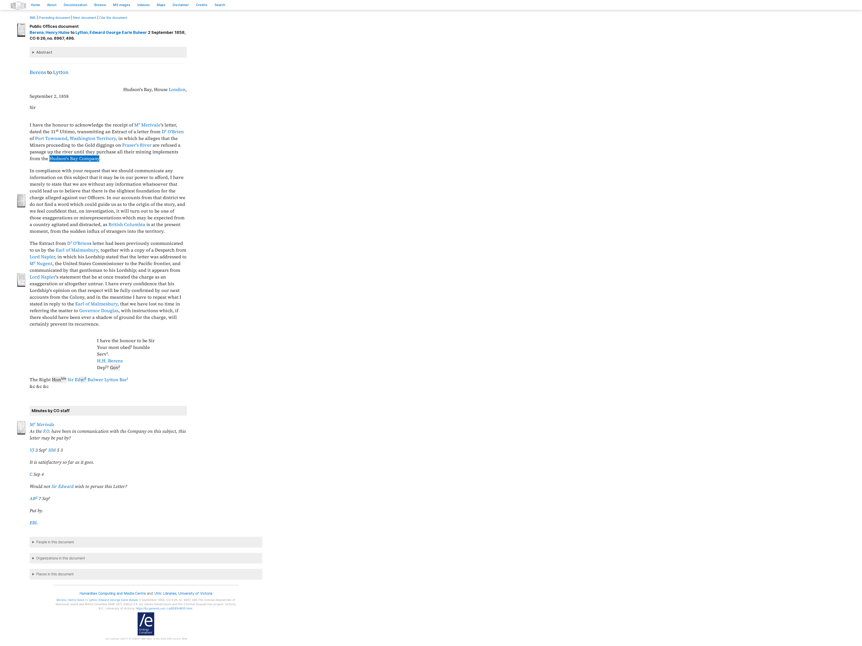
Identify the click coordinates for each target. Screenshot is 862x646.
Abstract (44, 52)
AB (33, 498)
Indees (143, 5)
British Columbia (126, 224)
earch (220, 5)
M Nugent (41, 263)
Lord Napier (42, 257)
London (177, 89)
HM (52, 450)
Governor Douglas (99, 310)
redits (201, 5)
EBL (34, 523)
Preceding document (54, 18)
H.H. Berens (110, 361)
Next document (84, 18)
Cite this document (113, 18)
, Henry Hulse (50, 32)
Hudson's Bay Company (74, 158)
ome (35, 5)
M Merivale (147, 125)
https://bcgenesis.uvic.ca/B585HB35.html (164, 608)
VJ (32, 450)
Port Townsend (51, 138)
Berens (38, 72)
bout (52, 5)
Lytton (60, 72)
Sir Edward (62, 486)
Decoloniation (75, 5)
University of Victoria (195, 593)
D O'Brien (173, 131)
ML (33, 18)
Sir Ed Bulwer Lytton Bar (98, 379)
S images (121, 5)
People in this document (55, 542)
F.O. (46, 431)
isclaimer (181, 5)
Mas (161, 5)
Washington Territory (93, 138)
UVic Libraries (165, 593)
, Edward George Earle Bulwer (111, 32)
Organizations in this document (60, 558)
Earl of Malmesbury (77, 250)
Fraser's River (137, 145)
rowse (100, 5)
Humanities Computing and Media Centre (112, 593)
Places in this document (55, 574)
